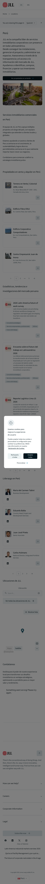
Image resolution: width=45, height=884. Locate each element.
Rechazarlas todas (14, 456)
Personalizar (22, 463)
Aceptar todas (30, 456)
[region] (22, 442)
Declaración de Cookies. (16, 448)
